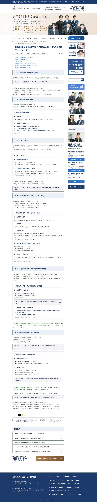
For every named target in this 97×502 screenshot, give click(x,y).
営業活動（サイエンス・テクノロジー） (27, 41)
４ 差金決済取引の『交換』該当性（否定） (24, 63)
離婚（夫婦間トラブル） (64, 484)
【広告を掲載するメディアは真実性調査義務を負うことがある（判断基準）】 (33, 451)
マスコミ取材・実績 (53, 38)
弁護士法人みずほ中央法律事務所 (24, 477)
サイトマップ (81, 494)
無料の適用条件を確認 (29, 32)
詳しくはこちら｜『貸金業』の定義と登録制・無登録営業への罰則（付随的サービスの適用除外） (37, 379)
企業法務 (16, 41)
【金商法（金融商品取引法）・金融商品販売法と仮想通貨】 (29, 438)
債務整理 (51, 491)
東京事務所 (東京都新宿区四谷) (76, 152)
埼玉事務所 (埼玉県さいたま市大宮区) (76, 163)
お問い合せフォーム (75, 38)
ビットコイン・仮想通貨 (42, 41)
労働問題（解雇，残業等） (56, 487)
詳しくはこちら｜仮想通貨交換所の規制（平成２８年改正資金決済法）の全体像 (34, 82)
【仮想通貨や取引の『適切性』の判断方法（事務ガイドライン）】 (50, 420)
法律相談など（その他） (63, 491)
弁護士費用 (43, 38)
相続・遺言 (52, 484)
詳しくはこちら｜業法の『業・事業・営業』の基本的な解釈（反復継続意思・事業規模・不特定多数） (37, 188)
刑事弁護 (68, 487)
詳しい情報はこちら (75, 187)
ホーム (15, 38)
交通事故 (76, 487)
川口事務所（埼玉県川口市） (76, 174)
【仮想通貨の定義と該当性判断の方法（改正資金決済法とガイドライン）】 (26, 420)
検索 (82, 79)
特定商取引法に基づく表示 (56, 494)
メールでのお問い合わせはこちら (51, 458)
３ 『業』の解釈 (17, 61)
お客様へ (28, 38)
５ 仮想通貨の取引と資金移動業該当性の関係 (25, 65)
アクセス (63, 38)
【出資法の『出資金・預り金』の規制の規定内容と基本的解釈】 (30, 442)
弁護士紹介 (35, 38)
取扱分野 (21, 38)
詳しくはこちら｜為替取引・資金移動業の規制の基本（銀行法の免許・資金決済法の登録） (37, 302)
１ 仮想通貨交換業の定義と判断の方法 (23, 57)
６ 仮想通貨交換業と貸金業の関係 (22, 67)
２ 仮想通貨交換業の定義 (20, 59)
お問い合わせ (69, 480)
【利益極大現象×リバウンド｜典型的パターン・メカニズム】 (29, 433)
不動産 (77, 480)
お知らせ (58, 477)
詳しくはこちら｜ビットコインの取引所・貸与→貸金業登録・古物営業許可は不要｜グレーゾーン (37, 346)
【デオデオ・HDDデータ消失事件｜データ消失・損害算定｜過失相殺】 (31, 447)
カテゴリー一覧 (70, 494)
